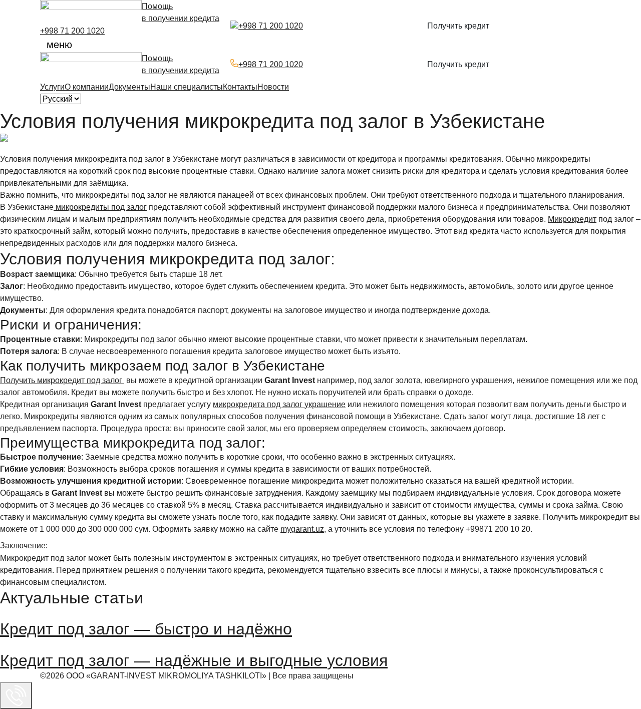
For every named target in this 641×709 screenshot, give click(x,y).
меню (59, 44)
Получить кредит (458, 26)
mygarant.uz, (303, 529)
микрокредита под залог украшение (279, 404)
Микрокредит (572, 219)
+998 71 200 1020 (72, 31)
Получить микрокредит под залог (62, 380)
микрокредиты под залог (100, 207)
